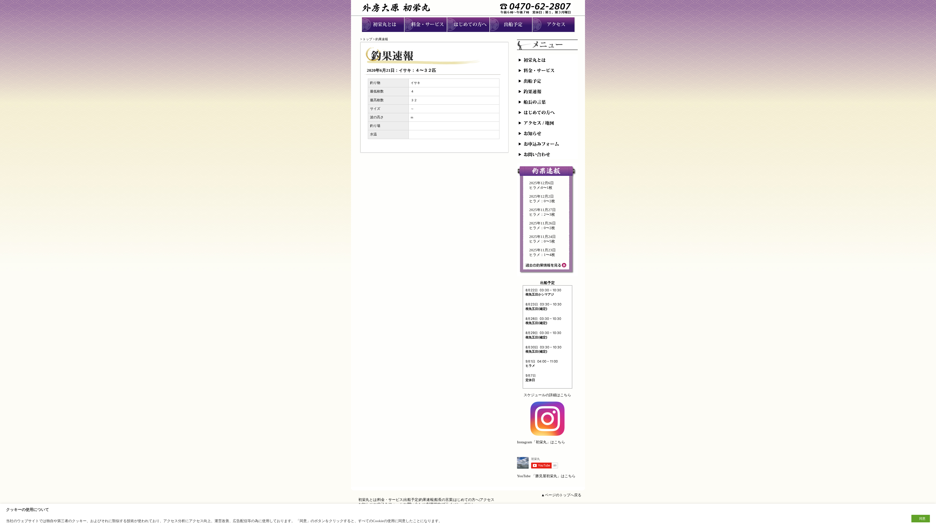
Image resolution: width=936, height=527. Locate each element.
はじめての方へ (466, 500)
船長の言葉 (443, 500)
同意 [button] (922, 518)
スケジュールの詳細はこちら (547, 395)
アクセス (487, 500)
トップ (367, 39)
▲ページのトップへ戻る (561, 495)
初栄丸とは (367, 500)
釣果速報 (426, 500)
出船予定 (411, 500)
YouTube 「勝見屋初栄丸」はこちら (546, 476)
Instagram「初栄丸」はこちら (541, 442)
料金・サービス (390, 500)
